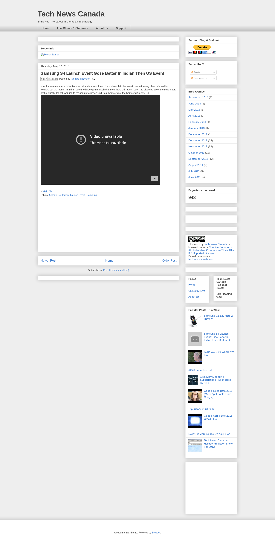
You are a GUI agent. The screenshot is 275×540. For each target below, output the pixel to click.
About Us (102, 28)
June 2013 (194, 103)
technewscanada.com (201, 259)
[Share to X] (49, 79)
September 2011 (198, 158)
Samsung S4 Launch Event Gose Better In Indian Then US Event (217, 337)
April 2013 (194, 115)
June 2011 (194, 177)
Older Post (169, 260)
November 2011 (197, 146)
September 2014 (198, 97)
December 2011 (197, 140)
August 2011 (195, 164)
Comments (200, 78)
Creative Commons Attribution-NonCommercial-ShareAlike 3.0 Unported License (211, 250)
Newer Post (48, 260)
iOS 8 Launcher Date (200, 369)
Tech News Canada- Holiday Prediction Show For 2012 (218, 443)
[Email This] (42, 79)
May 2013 (194, 109)
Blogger (156, 532)
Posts (196, 72)
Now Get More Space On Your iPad (209, 433)
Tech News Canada (71, 14)
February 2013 (197, 121)
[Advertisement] (108, 225)
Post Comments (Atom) (116, 270)
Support (121, 28)
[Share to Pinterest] (56, 79)
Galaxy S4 (55, 195)
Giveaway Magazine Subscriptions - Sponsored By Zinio (215, 380)
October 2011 (196, 152)
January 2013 (196, 128)
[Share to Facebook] (53, 79)
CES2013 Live (196, 290)
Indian (65, 195)
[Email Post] (93, 78)
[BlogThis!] (46, 79)
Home (45, 28)
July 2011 (194, 171)
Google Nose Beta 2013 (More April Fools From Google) (218, 394)
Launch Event (77, 195)
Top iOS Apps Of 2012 (201, 408)
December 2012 (197, 134)
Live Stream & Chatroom (72, 28)
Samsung (92, 195)
